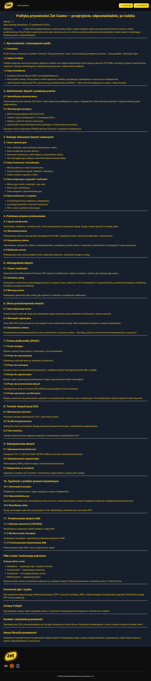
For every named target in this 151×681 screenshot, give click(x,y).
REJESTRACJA (141, 5)
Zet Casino (18, 29)
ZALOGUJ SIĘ (126, 5)
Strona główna (23, 5)
